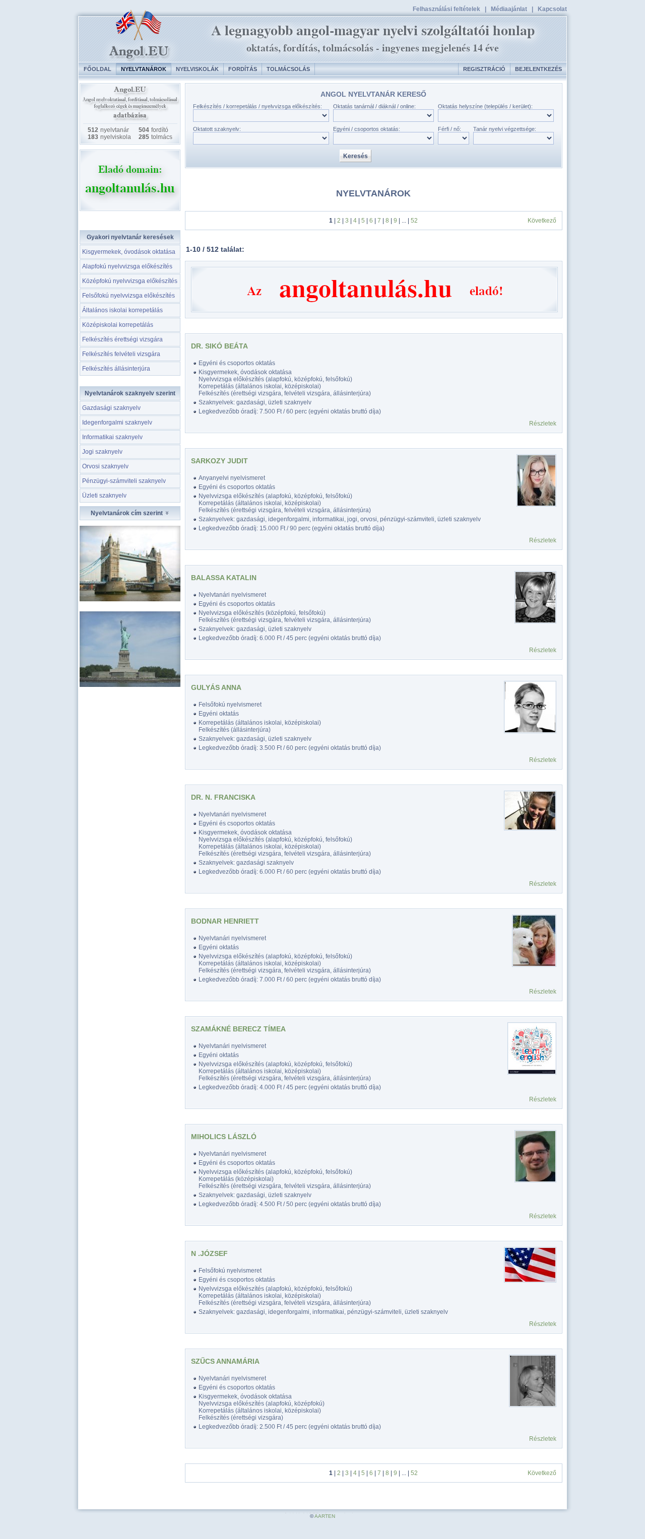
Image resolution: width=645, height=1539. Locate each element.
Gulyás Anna (216, 687)
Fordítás (242, 69)
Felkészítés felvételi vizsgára (121, 354)
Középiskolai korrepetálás (117, 324)
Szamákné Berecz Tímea (238, 1029)
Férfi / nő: (449, 129)
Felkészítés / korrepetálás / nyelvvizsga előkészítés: (257, 106)
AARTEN (324, 1516)
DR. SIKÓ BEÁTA (219, 346)
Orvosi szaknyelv (105, 466)
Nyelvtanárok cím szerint (127, 513)
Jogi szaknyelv (102, 451)
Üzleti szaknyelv (104, 495)
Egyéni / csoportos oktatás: (366, 129)
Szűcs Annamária (225, 1361)
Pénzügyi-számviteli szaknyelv (124, 480)
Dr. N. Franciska (223, 797)
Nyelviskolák (197, 69)
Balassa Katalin (223, 578)
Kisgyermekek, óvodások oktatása (128, 251)
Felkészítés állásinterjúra (116, 368)
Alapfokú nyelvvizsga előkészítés (127, 266)
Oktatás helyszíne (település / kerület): (485, 106)
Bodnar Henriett (225, 921)
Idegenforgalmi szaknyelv (117, 422)
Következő (542, 220)
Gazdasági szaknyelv (111, 407)
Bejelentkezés (538, 69)
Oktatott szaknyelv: (217, 129)
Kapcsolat (552, 9)
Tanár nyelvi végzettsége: (504, 129)
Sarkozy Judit (219, 461)
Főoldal (97, 69)
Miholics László (223, 1137)
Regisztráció (484, 69)
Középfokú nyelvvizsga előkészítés (129, 281)
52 (414, 220)
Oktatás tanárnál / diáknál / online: (374, 106)
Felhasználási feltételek (446, 9)
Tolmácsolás (288, 69)
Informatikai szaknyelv (112, 437)
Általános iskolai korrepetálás (122, 310)
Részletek (542, 423)
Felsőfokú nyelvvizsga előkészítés (128, 295)
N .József (209, 1253)
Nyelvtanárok (143, 69)
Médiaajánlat (509, 9)
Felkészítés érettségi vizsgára (122, 339)
